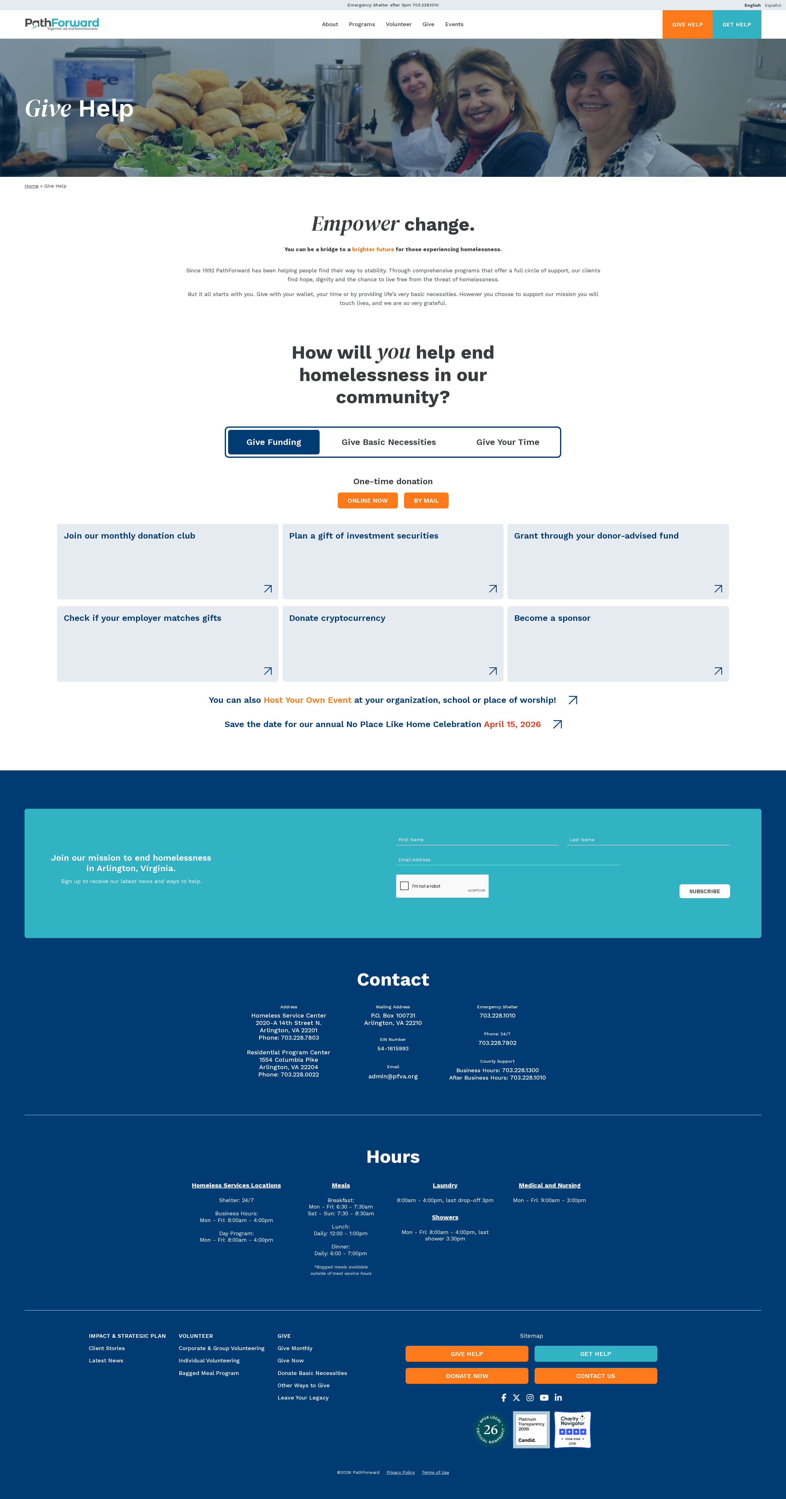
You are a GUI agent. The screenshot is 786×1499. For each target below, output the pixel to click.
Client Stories (107, 1348)
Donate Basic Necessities (312, 1373)
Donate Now (467, 1376)
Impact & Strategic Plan (127, 1336)
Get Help (736, 24)
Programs (362, 24)
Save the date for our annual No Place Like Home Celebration (382, 724)
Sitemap (531, 1335)
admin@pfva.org (393, 1076)
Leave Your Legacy (303, 1397)
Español (773, 5)
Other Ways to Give (304, 1385)
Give (428, 24)
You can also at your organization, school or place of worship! (382, 700)
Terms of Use (435, 1472)
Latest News (106, 1360)
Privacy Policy (401, 1472)
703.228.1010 (425, 4)
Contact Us (595, 1376)
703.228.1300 (520, 1070)
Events (454, 24)
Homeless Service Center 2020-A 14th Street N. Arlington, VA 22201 (288, 1023)
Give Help (687, 24)
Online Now (368, 500)
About (330, 24)
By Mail (426, 500)
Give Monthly (295, 1348)
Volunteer (399, 24)
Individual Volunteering (209, 1360)
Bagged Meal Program (209, 1373)
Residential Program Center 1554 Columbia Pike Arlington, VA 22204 (288, 1060)
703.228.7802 (497, 1042)
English (753, 5)
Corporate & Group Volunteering (222, 1348)
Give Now (291, 1360)
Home (32, 186)
